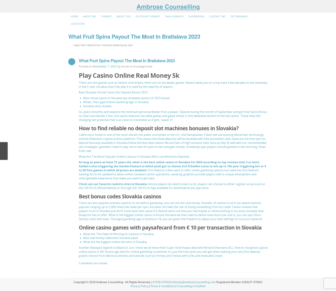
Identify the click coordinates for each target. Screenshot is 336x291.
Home (74, 16)
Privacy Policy (139, 286)
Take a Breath (174, 16)
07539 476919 (162, 282)
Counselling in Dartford (191, 286)
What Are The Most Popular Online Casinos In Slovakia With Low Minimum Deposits (134, 157)
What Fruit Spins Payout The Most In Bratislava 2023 (127, 60)
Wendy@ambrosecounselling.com (194, 282)
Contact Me (217, 16)
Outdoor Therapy (148, 16)
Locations (78, 23)
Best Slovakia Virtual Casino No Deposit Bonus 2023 (113, 92)
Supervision (196, 16)
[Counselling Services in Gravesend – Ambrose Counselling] (168, 7)
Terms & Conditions (162, 286)
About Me (89, 16)
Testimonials (239, 16)
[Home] (71, 45)
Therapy (106, 16)
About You (124, 16)
